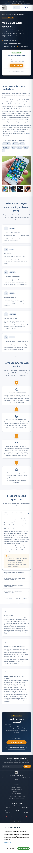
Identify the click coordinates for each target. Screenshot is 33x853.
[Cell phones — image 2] (12, 189)
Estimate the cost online (17, 71)
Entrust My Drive (17, 65)
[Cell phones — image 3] (20, 189)
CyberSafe (15, 131)
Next (24, 598)
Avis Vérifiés (26, 133)
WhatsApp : (17, 796)
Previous (9, 598)
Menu (17, 7)
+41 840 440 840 (7, 3)
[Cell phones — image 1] (5, 189)
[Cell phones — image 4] (27, 189)
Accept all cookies (23, 848)
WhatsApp (15, 3)
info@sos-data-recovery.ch (25, 3)
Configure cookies (11, 848)
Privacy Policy (7, 842)
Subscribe (27, 766)
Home (3, 14)
